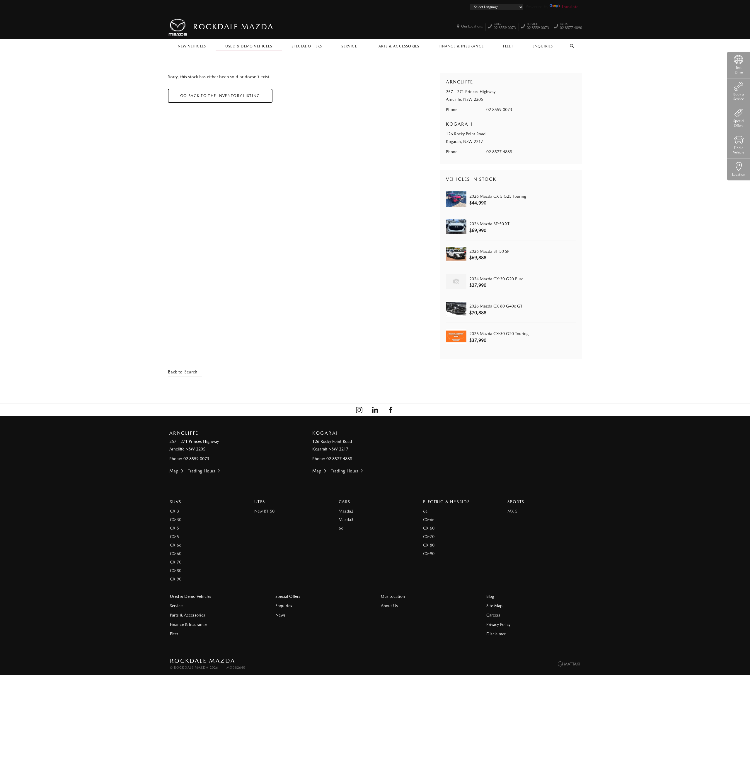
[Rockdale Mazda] (178, 26)
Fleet (508, 46)
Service (349, 46)
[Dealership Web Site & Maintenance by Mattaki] (569, 664)
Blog (490, 596)
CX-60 (175, 553)
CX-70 (175, 562)
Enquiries (543, 46)
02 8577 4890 (571, 26)
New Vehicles (192, 46)
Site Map (494, 605)
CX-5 (174, 528)
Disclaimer (496, 633)
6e (341, 528)
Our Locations (472, 26)
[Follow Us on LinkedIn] (375, 410)
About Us (389, 605)
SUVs (175, 501)
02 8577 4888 (499, 151)
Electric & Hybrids (446, 501)
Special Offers (307, 46)
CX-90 (175, 579)
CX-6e (175, 545)
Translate (570, 6)
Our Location (393, 596)
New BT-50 (264, 511)
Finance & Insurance (461, 46)
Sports (515, 501)
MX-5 (512, 511)
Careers (493, 615)
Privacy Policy (498, 624)
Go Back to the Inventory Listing (220, 95)
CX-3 (174, 511)
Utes (259, 501)
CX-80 (175, 570)
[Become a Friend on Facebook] (391, 410)
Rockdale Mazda (233, 26)
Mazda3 (346, 519)
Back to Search (182, 372)
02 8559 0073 (505, 26)
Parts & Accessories (398, 46)
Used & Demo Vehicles (248, 46)
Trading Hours (201, 471)
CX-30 (175, 519)
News (280, 615)
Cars (344, 501)
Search (572, 44)
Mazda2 (346, 511)
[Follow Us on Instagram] (359, 410)
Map (173, 471)
